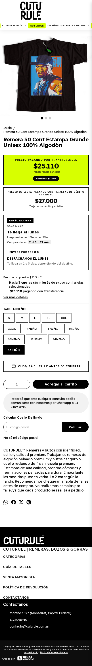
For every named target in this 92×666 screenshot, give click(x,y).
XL (48, 318)
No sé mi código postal (20, 438)
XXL (64, 318)
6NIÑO (53, 328)
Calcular (75, 427)
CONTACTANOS (16, 597)
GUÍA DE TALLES (17, 567)
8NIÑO (74, 328)
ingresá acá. (31, 652)
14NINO (59, 339)
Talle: (14, 309)
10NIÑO (14, 339)
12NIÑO (36, 339)
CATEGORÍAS (14, 556)
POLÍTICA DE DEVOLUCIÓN (25, 587)
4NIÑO (32, 328)
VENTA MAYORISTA (19, 577)
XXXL (12, 328)
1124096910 (18, 620)
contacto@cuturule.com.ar (29, 626)
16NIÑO (14, 350)
